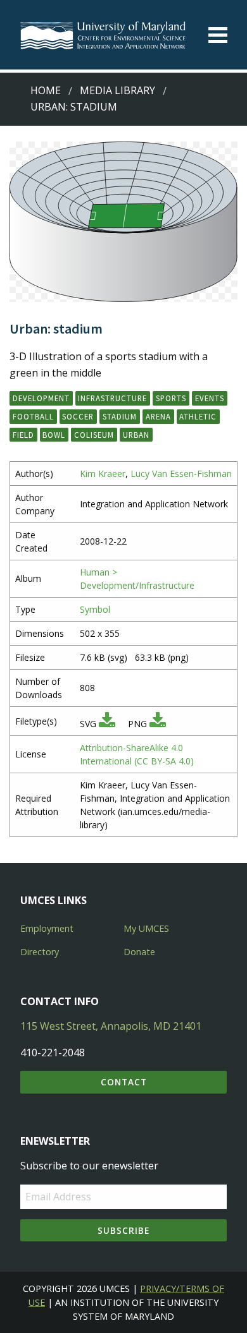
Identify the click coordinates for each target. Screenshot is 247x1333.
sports (171, 398)
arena (158, 416)
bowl (53, 435)
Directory (39, 952)
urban (136, 435)
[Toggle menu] (217, 35)
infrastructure (112, 398)
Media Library (117, 90)
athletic (198, 416)
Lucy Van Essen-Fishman (181, 473)
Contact (124, 1082)
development (41, 398)
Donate (139, 952)
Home (45, 90)
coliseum (94, 435)
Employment (46, 928)
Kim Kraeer (102, 473)
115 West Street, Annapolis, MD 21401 (110, 1026)
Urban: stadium (73, 107)
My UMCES (146, 928)
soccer (78, 416)
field (23, 435)
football (33, 416)
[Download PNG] (157, 724)
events (209, 398)
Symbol (95, 609)
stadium (120, 416)
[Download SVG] (107, 724)
